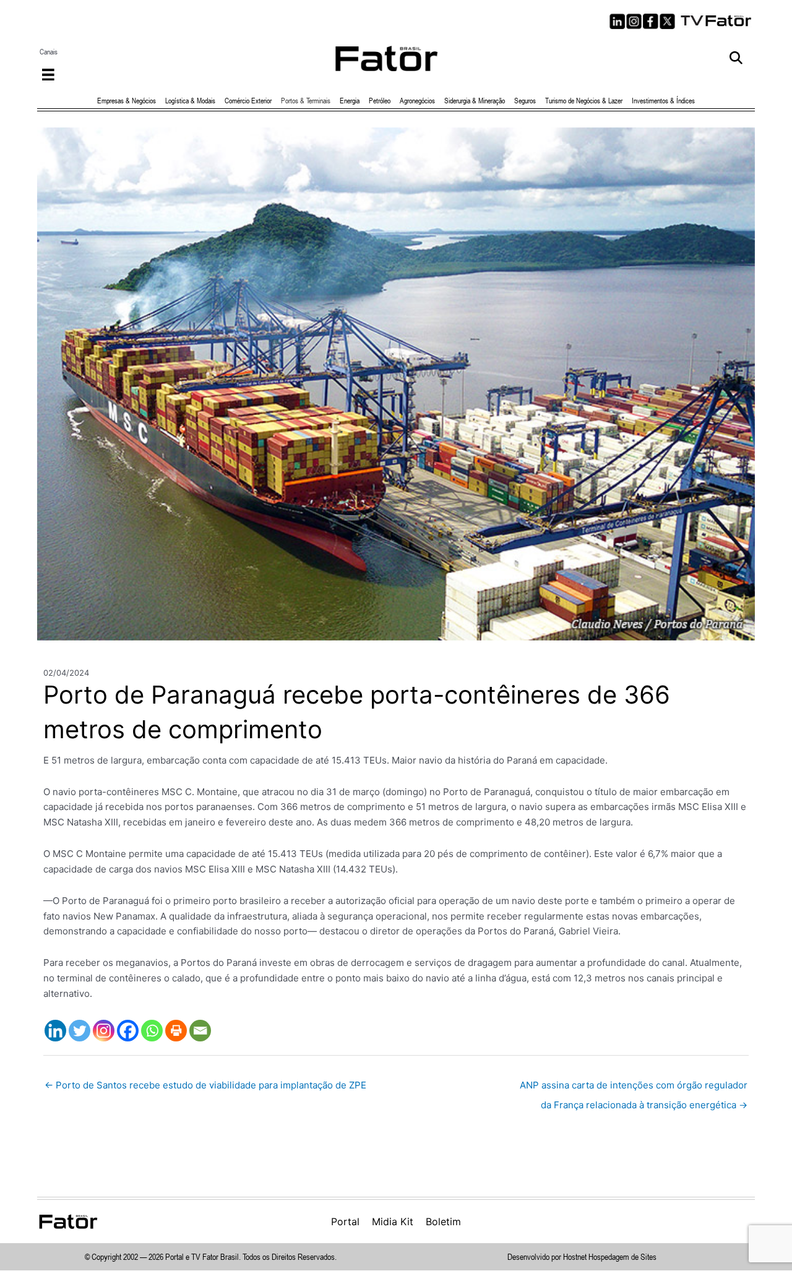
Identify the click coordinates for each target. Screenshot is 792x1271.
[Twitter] (79, 1030)
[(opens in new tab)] (716, 19)
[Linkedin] (55, 1030)
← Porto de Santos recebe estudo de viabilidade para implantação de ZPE (205, 1085)
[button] (736, 58)
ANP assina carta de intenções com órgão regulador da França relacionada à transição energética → (633, 1088)
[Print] (176, 1030)
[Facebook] (128, 1030)
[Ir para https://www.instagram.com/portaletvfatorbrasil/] (634, 21)
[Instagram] (103, 1030)
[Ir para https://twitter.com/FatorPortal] (667, 21)
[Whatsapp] (152, 1030)
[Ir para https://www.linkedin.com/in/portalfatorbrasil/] (617, 21)
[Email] (200, 1030)
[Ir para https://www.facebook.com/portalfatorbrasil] (650, 21)
